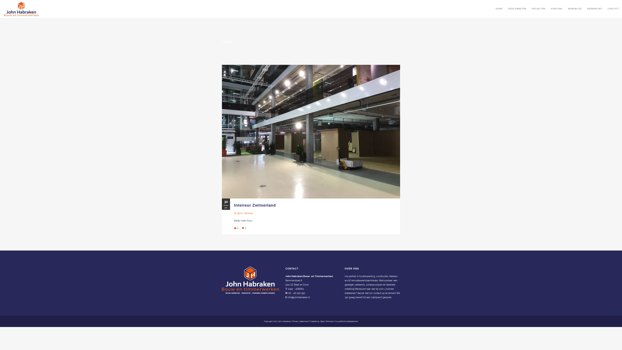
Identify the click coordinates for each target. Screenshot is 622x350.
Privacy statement (300, 321)
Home (227, 42)
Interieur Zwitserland (255, 205)
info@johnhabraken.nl (299, 297)
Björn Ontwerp (327, 321)
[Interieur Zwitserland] (311, 131)
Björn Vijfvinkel (245, 213)
